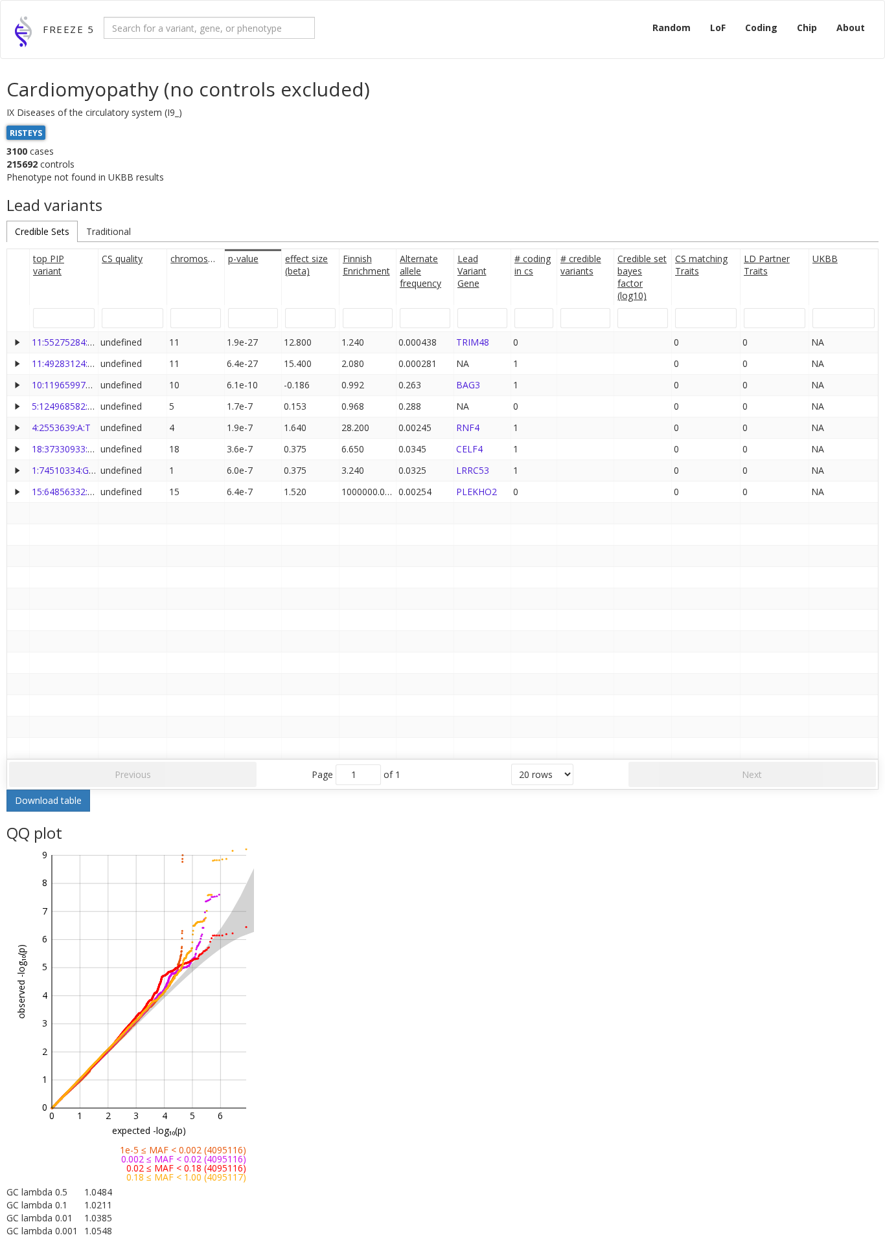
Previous (133, 774)
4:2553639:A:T (61, 427)
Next (752, 774)
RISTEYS (26, 132)
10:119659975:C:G (69, 385)
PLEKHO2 (476, 491)
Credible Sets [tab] (42, 231)
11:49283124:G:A (67, 363)
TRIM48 (472, 342)
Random (671, 27)
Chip (807, 27)
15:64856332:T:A (66, 491)
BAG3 (468, 385)
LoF (718, 27)
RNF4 (467, 427)
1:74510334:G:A (64, 470)
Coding (761, 27)
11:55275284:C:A (66, 342)
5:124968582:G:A (67, 406)
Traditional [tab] (108, 231)
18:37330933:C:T (66, 449)
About (850, 27)
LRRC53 (472, 470)
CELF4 (469, 449)
